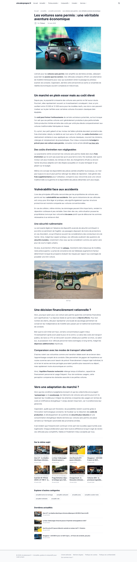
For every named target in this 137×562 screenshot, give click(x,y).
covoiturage (54, 395)
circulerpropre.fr (23, 3)
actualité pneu (76, 495)
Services (82, 3)
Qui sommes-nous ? (67, 557)
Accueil (35, 3)
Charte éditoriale (66, 555)
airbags (66, 248)
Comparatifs (64, 3)
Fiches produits (53, 3)
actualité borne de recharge (44, 495)
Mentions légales (78, 555)
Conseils (74, 3)
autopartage (40, 395)
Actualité (42, 3)
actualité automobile (54, 11)
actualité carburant (62, 495)
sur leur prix (94, 143)
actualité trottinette (41, 498)
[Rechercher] (119, 3)
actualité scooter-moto (92, 495)
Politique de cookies (91, 555)
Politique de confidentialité (107, 555)
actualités (43, 11)
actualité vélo (55, 498)
